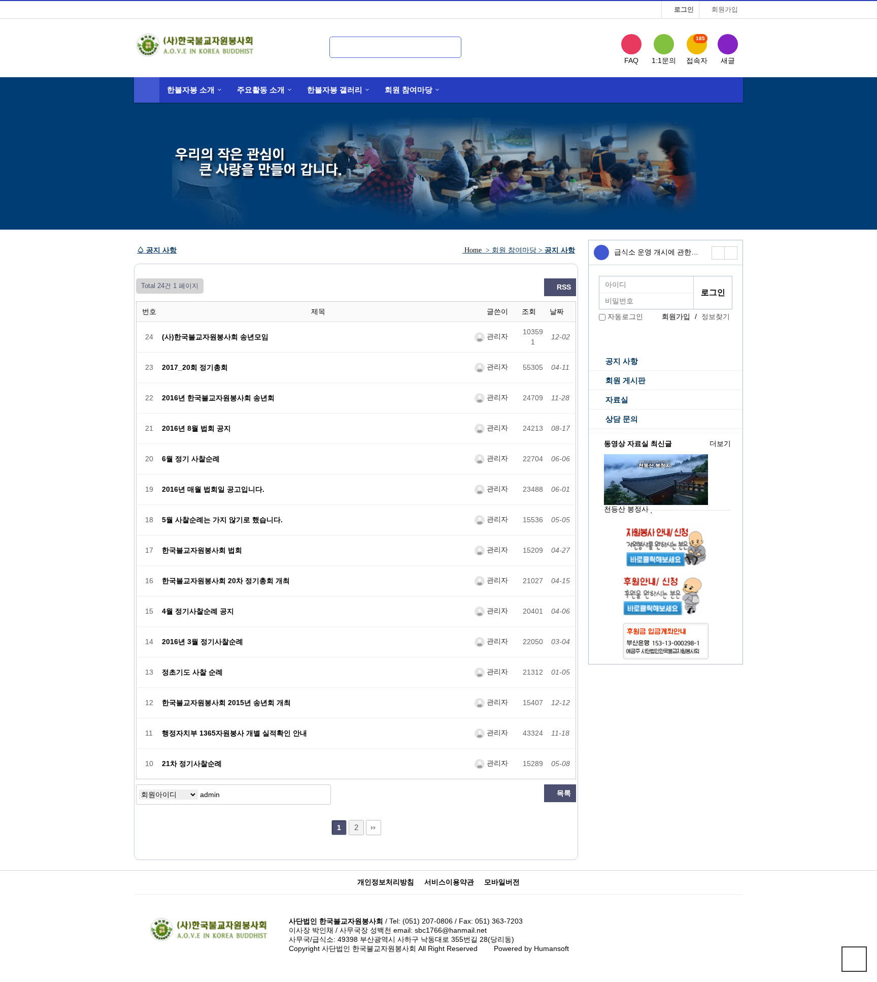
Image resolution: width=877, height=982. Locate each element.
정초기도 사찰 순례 (192, 672)
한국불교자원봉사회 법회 (202, 550)
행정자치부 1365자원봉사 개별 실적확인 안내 (234, 733)
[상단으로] (854, 959)
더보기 (720, 444)
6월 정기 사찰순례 (191, 459)
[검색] (444, 44)
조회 (530, 311)
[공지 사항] (601, 252)
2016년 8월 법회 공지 (196, 428)
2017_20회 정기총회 (195, 367)
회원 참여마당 (408, 90)
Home (473, 250)
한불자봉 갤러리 (334, 90)
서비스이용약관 (449, 882)
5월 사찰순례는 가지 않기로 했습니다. (222, 520)
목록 (563, 793)
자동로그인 (625, 317)
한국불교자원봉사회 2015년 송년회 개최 (226, 703)
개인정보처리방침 (385, 882)
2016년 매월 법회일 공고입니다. (213, 489)
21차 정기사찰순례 (192, 764)
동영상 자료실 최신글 (638, 444)
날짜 (558, 311)
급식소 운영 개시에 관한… (656, 252)
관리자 (496, 336)
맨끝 (373, 827)
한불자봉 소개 (191, 90)
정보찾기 (715, 317)
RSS (563, 287)
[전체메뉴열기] (146, 90)
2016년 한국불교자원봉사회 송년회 (218, 398)
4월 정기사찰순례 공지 (198, 611)
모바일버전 (502, 882)
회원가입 (724, 9)
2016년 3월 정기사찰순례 (202, 642)
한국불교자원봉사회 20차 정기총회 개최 (226, 581)
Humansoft (551, 949)
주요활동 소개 (261, 90)
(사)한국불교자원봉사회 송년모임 (215, 337)
